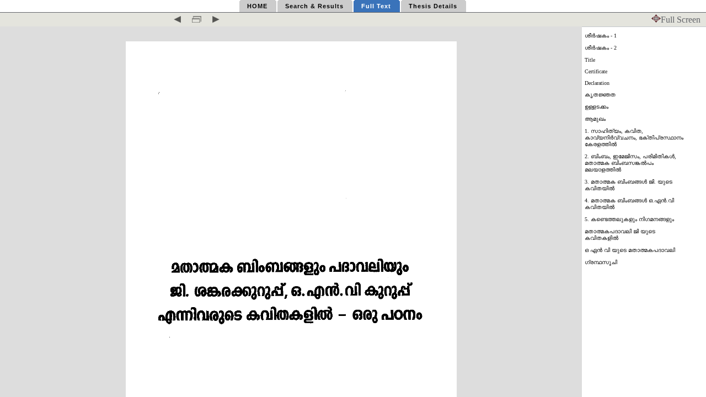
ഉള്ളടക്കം (596, 107)
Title (590, 60)
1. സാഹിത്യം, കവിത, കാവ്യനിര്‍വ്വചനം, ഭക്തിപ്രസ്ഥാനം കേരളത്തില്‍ (634, 137)
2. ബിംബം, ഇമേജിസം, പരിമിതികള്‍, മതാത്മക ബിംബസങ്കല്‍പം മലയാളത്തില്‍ (630, 163)
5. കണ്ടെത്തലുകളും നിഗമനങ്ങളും (629, 219)
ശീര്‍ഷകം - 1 (601, 36)
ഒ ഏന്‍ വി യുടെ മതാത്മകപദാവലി (630, 250)
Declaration (597, 83)
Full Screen (680, 19)
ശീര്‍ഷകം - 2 (601, 48)
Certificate (596, 71)
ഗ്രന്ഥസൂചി (601, 262)
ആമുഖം (595, 119)
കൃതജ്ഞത (600, 95)
